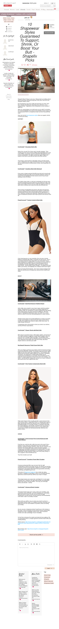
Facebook (10, 26)
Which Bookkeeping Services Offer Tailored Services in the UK (35, 607)
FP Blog (43, 9)
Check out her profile (36, 535)
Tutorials (6, 9)
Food (33, 9)
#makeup (9, 19)
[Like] (25, 65)
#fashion (8, 18)
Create (8, 5)
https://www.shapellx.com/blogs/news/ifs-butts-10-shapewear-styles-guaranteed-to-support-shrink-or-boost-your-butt (34, 523)
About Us (9, 94)
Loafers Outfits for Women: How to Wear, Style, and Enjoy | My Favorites (9, 75)
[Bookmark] (22, 65)
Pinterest (9, 30)
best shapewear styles (32, 115)
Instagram (10, 28)
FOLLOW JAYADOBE (49, 32)
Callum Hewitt (11, 45)
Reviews (12, 9)
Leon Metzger (11, 51)
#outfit (5, 21)
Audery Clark (52, 25)
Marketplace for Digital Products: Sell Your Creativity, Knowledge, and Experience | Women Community (9, 65)
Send (48, 568)
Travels (28, 9)
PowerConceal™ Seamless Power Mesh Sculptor (31, 459)
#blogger (5, 19)
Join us (45, 3)
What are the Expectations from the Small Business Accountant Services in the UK (36, 593)
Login (52, 3)
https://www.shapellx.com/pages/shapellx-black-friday (33, 529)
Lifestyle (22, 9)
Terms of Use (8, 97)
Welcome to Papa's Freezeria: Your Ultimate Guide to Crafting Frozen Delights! (23, 582)
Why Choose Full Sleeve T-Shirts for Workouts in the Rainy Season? (23, 594)
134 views (34, 65)
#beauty (12, 18)
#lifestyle (4, 18)
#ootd (13, 19)
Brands (38, 9)
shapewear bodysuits (30, 472)
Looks (17, 9)
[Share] (28, 65)
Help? (9, 99)
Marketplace (50, 9)
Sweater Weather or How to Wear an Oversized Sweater (8, 84)
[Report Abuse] (30, 65)
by (50, 24)
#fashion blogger (10, 21)
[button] (20, 544)
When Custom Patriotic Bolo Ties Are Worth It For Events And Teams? (23, 605)
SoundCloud (9, 31)
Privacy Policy (9, 96)
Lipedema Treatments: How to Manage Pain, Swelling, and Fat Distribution (36, 581)
